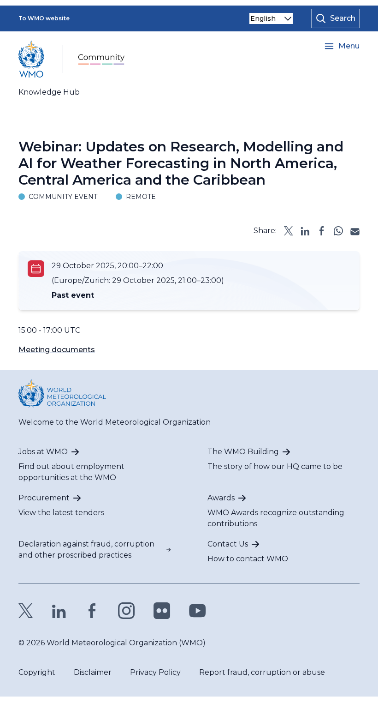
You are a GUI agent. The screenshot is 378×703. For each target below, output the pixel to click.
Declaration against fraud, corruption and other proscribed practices (86, 549)
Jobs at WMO (43, 451)
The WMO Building (243, 451)
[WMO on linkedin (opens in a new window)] (59, 610)
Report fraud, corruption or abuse (262, 672)
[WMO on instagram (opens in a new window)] (126, 610)
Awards (221, 497)
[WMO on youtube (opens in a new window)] (197, 611)
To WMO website (44, 18)
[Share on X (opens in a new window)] (288, 230)
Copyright (36, 672)
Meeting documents (56, 349)
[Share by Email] (355, 230)
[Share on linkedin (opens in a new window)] (305, 230)
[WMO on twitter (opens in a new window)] (25, 610)
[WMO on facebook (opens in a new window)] (92, 610)
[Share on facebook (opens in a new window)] (321, 230)
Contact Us (227, 544)
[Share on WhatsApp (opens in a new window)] (338, 230)
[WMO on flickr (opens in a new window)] (162, 610)
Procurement (44, 497)
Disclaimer (93, 672)
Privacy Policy (155, 672)
